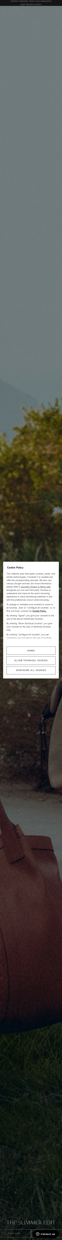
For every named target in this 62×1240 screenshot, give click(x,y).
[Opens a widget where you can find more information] (45, 1234)
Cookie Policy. (39, 611)
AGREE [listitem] (31, 650)
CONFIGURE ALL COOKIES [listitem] (31, 670)
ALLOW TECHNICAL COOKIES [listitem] (31, 660)
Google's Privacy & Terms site (35, 586)
